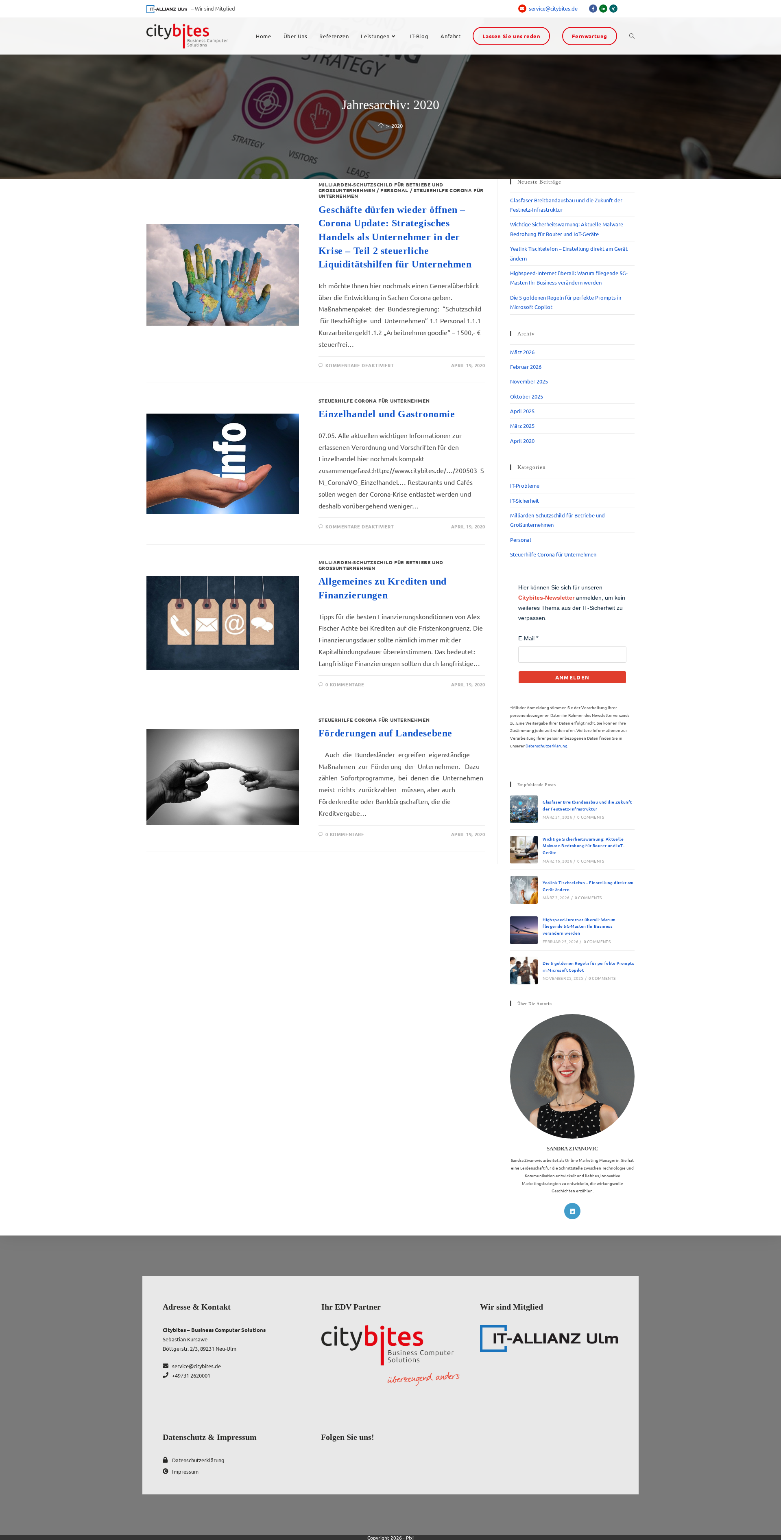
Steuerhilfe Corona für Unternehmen (374, 400)
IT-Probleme (524, 485)
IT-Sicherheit (524, 500)
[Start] (381, 125)
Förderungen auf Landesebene (385, 733)
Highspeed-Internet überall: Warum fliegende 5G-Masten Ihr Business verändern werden (579, 926)
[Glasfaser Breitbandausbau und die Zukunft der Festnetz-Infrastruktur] (524, 809)
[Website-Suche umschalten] (632, 36)
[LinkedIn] (572, 1211)
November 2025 (529, 381)
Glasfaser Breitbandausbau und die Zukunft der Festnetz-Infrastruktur (587, 805)
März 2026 (522, 351)
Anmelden (572, 677)
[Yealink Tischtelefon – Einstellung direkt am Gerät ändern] (524, 890)
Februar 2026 (525, 366)
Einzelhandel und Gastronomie (387, 414)
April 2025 (522, 410)
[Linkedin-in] (603, 8)
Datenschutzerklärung (546, 746)
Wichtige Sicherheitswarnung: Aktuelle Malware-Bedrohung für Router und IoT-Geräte (583, 845)
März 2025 (522, 425)
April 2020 (522, 440)
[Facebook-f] (593, 8)
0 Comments (590, 817)
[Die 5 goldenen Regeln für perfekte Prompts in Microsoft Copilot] (524, 970)
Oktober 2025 (526, 396)
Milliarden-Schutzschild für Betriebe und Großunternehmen (381, 565)
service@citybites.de (554, 8)
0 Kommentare (344, 684)
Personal (394, 190)
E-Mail (526, 638)
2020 (397, 125)
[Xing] (613, 8)
